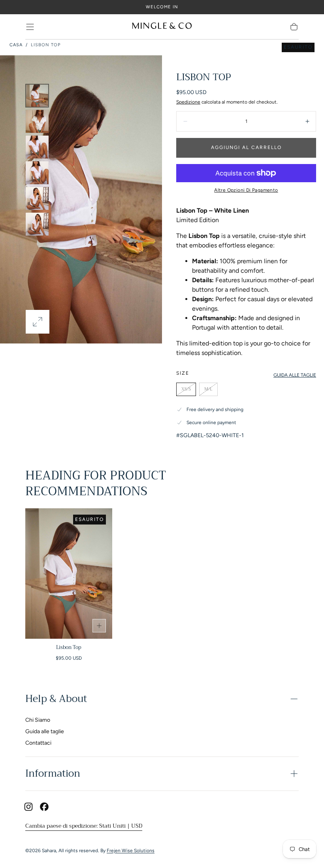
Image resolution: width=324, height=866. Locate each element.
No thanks (162, 477)
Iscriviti (211, 451)
